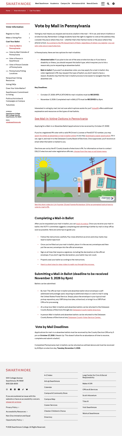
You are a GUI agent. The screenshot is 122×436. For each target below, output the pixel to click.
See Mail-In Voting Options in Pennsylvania (61, 118)
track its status (82, 224)
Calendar (48, 387)
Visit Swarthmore (90, 407)
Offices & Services (90, 390)
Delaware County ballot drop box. (87, 310)
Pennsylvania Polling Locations (17, 72)
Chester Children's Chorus (55, 411)
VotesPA (95, 108)
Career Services (50, 405)
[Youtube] (19, 390)
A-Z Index (48, 375)
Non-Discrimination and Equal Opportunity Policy (18, 418)
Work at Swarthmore (91, 413)
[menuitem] (41, 4)
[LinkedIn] (15, 390)
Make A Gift (87, 384)
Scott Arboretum (90, 396)
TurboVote (10, 105)
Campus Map (49, 399)
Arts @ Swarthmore (52, 381)
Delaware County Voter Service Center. (84, 318)
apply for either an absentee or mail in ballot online (55, 136)
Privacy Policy (12, 407)
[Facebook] (11, 390)
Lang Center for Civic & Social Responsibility (95, 376)
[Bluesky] (27, 390)
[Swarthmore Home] (18, 370)
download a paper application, (98, 136)
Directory (48, 417)
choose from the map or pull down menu (90, 152)
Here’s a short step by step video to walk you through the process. (68, 265)
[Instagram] (7, 390)
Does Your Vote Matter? (16, 88)
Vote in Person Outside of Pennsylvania (18, 66)
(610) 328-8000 (12, 384)
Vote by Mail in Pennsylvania (15, 47)
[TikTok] (23, 390)
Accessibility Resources (16, 412)
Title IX (86, 401)
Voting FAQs (11, 84)
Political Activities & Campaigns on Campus (15, 100)
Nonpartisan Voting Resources (14, 79)
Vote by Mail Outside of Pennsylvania (19, 53)
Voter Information (14, 27)
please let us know (13, 402)
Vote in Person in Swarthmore (16, 60)
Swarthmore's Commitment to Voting (17, 93)
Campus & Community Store (55, 393)
